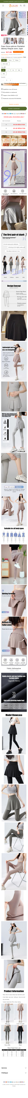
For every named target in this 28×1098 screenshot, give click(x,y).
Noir (4, 60)
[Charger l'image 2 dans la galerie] (14, 41)
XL (13, 70)
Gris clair (5, 63)
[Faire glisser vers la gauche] (1, 41)
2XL (19, 70)
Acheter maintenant (14, 108)
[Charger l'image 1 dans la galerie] (7, 41)
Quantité (3, 77)
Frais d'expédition (4, 54)
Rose (16, 60)
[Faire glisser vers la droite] (26, 41)
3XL (4, 73)
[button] (3, 5)
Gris (10, 60)
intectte (7, 1084)
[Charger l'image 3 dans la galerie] (21, 41)
